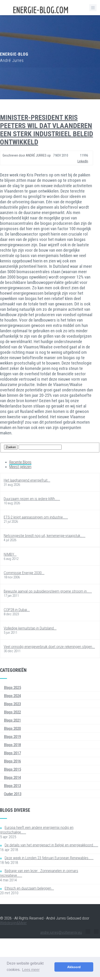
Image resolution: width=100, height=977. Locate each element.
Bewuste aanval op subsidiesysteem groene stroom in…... (48, 591)
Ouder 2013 (12, 793)
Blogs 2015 (12, 769)
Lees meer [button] (31, 970)
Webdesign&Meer (13, 922)
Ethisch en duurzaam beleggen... (29, 888)
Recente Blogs (20, 462)
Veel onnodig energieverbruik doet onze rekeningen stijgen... (49, 646)
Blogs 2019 (12, 736)
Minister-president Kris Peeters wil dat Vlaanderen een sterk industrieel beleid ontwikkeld (46, 129)
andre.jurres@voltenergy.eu (61, 932)
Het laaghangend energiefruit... (27, 480)
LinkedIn (82, 161)
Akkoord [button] (74, 967)
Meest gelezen (20, 466)
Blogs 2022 (12, 712)
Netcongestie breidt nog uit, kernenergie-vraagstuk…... (44, 535)
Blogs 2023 (12, 703)
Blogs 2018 (12, 744)
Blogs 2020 (12, 728)
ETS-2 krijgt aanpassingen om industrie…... (36, 517)
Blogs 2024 (12, 695)
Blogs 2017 (12, 753)
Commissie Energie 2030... (24, 572)
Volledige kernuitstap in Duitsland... (30, 628)
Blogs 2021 (12, 720)
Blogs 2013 (12, 785)
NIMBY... (10, 554)
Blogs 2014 (12, 777)
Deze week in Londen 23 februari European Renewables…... (49, 857)
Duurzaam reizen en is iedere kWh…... (32, 498)
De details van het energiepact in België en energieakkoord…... (51, 845)
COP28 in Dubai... (17, 609)
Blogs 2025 (12, 687)
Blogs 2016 (12, 761)
